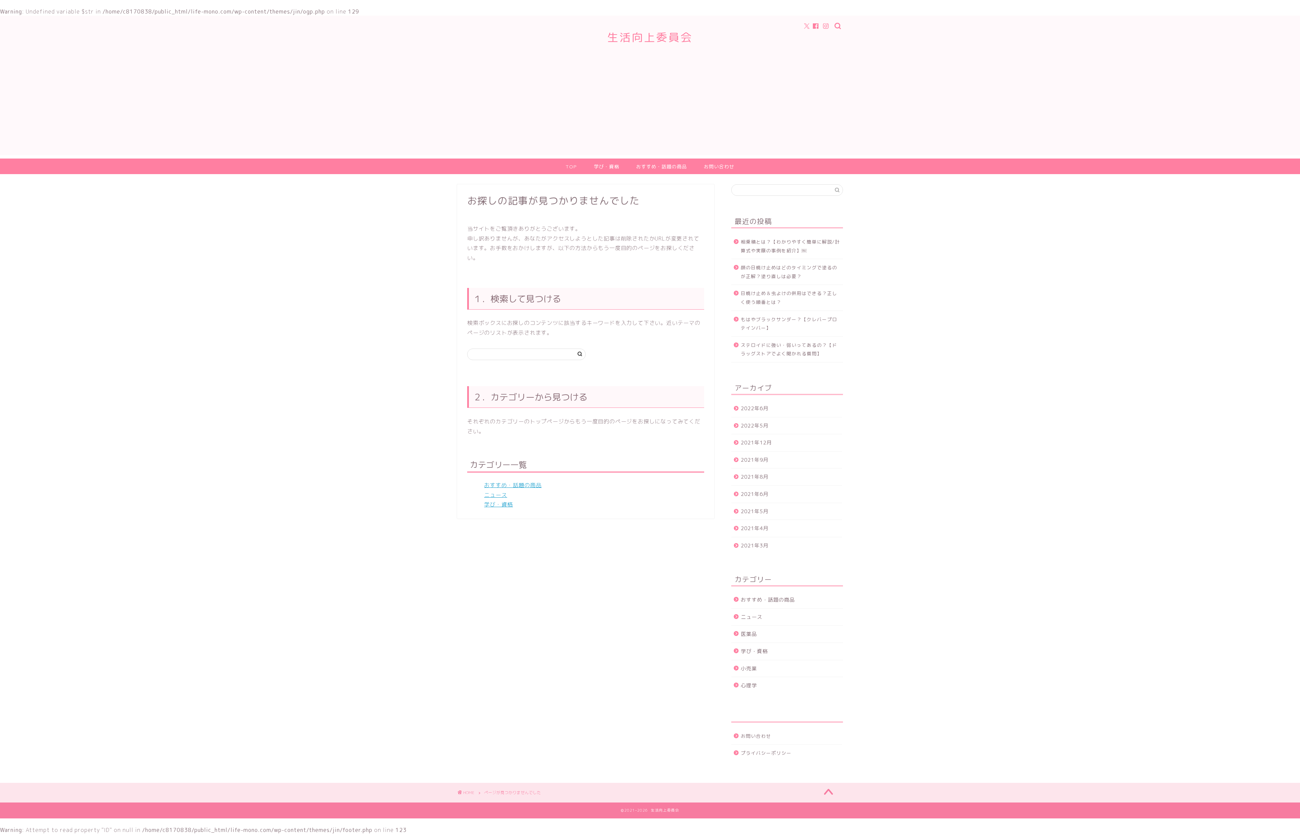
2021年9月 (754, 459)
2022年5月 (754, 425)
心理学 (749, 685)
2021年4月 (754, 528)
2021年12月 (756, 442)
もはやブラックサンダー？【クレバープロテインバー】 (789, 323)
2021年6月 (754, 494)
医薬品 (749, 634)
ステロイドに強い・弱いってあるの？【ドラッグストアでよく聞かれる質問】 (789, 349)
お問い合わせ (719, 167)
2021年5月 (754, 511)
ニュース (495, 495)
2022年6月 (754, 408)
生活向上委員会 (650, 37)
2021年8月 (754, 476)
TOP (571, 167)
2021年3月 (754, 545)
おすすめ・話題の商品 (661, 167)
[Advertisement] (650, 107)
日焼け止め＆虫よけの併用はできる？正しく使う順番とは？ (789, 297)
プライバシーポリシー (766, 753)
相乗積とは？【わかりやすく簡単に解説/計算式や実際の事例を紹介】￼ (790, 246)
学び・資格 (606, 167)
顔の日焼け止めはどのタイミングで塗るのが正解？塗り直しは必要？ (789, 271)
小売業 (749, 668)
